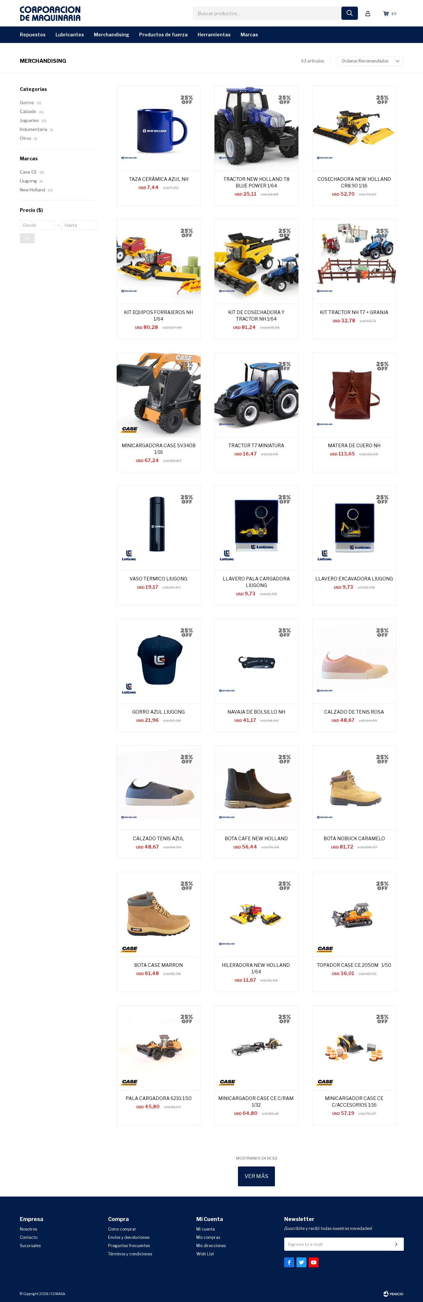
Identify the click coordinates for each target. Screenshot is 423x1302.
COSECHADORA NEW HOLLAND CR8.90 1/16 (354, 182)
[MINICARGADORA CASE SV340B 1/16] (158, 394)
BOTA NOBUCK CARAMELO (354, 838)
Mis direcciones (211, 1245)
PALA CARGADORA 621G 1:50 (159, 1098)
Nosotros (28, 1229)
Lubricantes (70, 34)
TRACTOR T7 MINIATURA (256, 445)
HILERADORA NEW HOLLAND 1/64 (256, 968)
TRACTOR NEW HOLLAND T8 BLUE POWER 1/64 (256, 182)
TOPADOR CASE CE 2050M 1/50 (354, 965)
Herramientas (214, 34)
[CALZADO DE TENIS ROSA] (354, 661)
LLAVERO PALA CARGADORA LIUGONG (256, 582)
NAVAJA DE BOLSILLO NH (256, 712)
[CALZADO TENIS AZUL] (158, 787)
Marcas (249, 34)
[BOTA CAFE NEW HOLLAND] (256, 787)
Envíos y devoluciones (128, 1237)
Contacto (28, 1237)
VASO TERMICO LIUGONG (158, 578)
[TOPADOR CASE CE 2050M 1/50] (354, 914)
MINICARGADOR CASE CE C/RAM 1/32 (256, 1101)
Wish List (205, 1253)
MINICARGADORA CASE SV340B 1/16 (159, 449)
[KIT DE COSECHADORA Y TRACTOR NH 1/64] (256, 261)
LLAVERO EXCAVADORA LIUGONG (354, 578)
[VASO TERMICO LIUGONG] (158, 528)
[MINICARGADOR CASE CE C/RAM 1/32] (256, 1047)
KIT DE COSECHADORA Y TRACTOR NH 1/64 (256, 315)
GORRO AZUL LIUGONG (158, 712)
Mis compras (208, 1237)
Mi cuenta (205, 1229)
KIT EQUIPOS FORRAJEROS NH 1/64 (158, 315)
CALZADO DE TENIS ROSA (354, 712)
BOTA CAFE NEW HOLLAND (256, 838)
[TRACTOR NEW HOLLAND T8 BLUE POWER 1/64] (256, 128)
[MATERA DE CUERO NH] (354, 394)
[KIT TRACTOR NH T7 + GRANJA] (354, 261)
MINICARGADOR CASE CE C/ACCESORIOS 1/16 (354, 1101)
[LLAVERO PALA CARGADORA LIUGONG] (256, 528)
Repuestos (33, 34)
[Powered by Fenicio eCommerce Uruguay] (393, 1294)
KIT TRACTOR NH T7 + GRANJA (354, 312)
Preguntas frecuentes (129, 1245)
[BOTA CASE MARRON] (158, 914)
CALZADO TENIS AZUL (158, 838)
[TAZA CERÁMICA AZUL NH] (158, 128)
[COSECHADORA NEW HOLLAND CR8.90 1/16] (354, 128)
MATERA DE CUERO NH (354, 445)
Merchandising (111, 34)
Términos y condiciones (130, 1253)
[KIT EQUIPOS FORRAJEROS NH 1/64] (158, 261)
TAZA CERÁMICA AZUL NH (158, 179)
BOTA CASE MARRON (158, 965)
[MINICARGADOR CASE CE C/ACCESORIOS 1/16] (354, 1047)
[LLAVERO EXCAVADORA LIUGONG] (354, 528)
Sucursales (30, 1245)
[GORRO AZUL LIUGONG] (158, 661)
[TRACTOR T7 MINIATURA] (256, 394)
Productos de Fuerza (163, 34)
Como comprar (122, 1229)
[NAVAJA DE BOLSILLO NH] (256, 661)
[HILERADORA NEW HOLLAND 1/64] (256, 914)
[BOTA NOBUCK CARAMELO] (354, 787)
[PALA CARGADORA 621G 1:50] (158, 1047)
